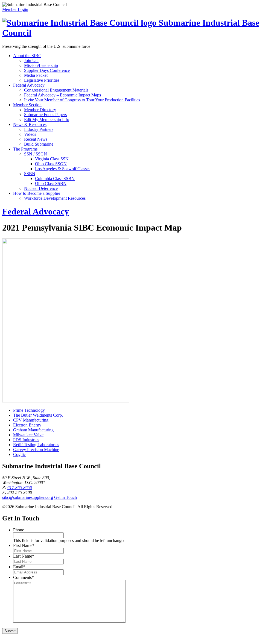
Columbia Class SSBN (55, 178)
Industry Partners (38, 129)
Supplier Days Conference (47, 70)
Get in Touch (65, 497)
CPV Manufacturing (30, 420)
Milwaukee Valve (28, 434)
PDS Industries (26, 439)
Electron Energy (27, 425)
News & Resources (29, 124)
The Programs (25, 149)
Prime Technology (29, 410)
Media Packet (36, 75)
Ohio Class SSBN (50, 183)
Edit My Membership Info (46, 119)
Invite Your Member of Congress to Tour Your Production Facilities (82, 100)
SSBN (29, 173)
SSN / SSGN (35, 154)
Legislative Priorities (41, 80)
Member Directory (40, 109)
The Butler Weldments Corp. (38, 415)
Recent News (35, 139)
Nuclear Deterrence (41, 188)
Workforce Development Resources (55, 198)
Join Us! (31, 60)
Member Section (27, 104)
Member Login (15, 9)
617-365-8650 (19, 487)
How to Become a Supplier (36, 193)
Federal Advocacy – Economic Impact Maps (62, 95)
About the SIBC (27, 55)
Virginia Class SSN (52, 159)
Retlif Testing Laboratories (36, 444)
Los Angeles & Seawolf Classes (62, 168)
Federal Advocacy (29, 85)
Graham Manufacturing (33, 430)
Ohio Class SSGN (51, 163)
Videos (30, 134)
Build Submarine (38, 144)
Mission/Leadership (41, 65)
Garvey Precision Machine (36, 449)
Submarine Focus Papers (45, 114)
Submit (10, 631)
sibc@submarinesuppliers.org (27, 497)
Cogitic (19, 454)
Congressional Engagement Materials (56, 90)
